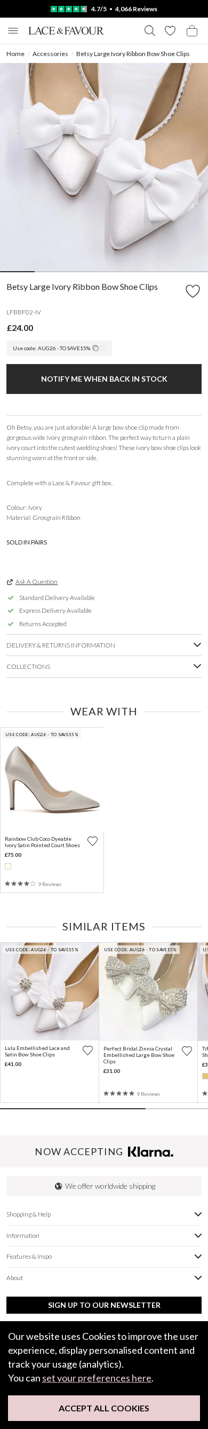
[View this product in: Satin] (8, 866)
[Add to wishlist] (92, 841)
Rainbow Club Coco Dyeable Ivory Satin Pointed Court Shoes (42, 841)
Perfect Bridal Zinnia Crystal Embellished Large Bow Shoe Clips (138, 1054)
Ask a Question (36, 582)
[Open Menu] (13, 30)
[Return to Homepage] (66, 31)
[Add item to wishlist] (193, 291)
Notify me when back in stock (104, 378)
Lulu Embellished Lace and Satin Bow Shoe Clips (37, 1051)
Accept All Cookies (104, 1408)
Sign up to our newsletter (104, 1304)
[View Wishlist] (170, 30)
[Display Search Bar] (150, 30)
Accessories (50, 54)
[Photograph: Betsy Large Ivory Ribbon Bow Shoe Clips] (104, 167)
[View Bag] (192, 30)
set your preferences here (96, 1378)
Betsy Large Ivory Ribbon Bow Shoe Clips (133, 54)
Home (15, 54)
